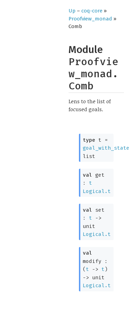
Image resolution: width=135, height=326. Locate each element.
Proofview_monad (90, 19)
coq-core (91, 11)
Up (72, 11)
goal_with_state (106, 148)
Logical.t (97, 191)
